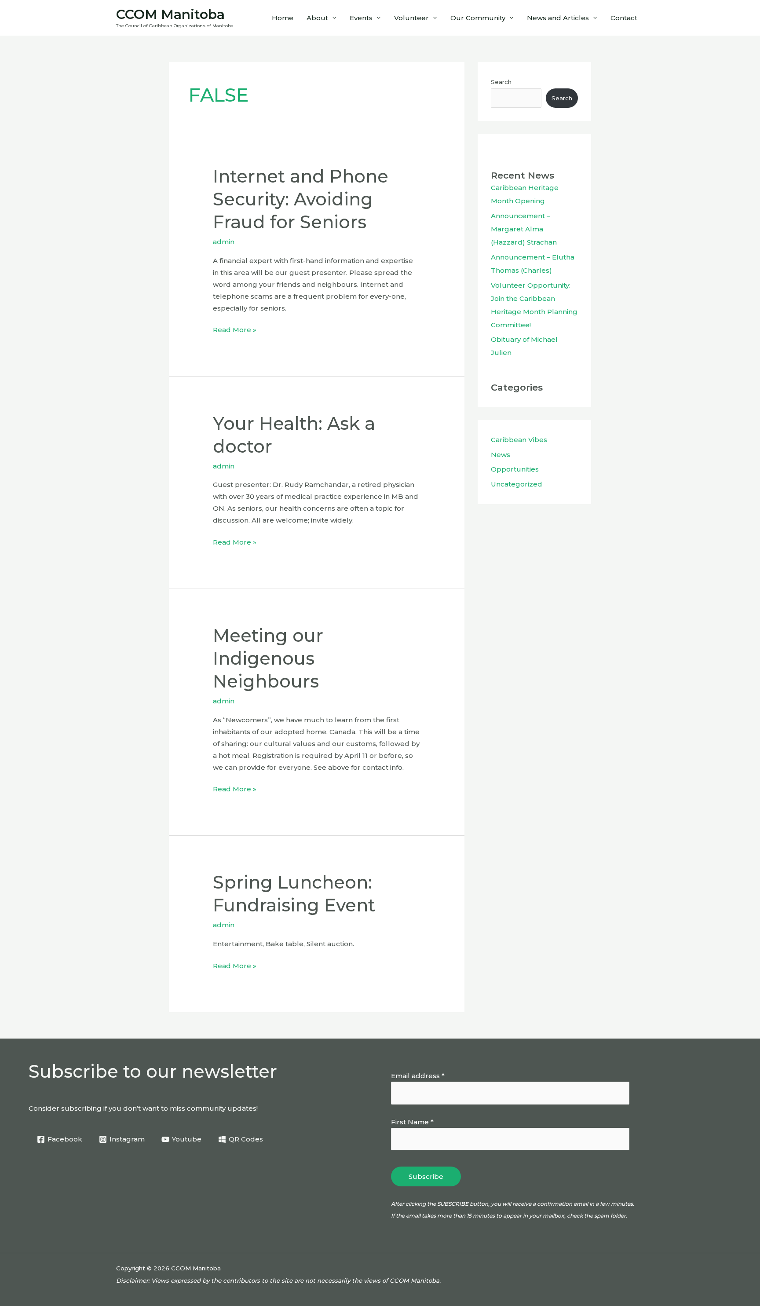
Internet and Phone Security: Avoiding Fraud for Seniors (300, 199)
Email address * (418, 1076)
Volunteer (411, 18)
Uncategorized (516, 484)
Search (501, 81)
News (500, 454)
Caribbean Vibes (519, 439)
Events (361, 18)
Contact (623, 18)
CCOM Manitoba (170, 14)
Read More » (234, 329)
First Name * (412, 1122)
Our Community (477, 18)
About (317, 18)
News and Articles (558, 18)
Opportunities (515, 469)
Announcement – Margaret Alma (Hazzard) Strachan (524, 229)
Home (282, 18)
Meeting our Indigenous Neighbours (268, 658)
